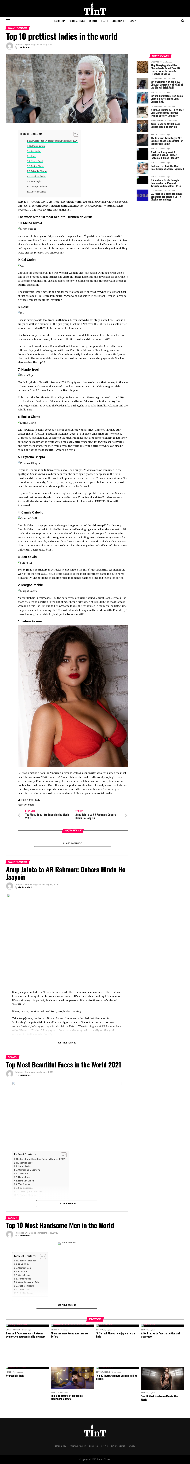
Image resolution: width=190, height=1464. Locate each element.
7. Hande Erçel (36, 161)
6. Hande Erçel (23, 1177)
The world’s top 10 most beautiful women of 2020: (53, 140)
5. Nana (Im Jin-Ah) (25, 1181)
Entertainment (119, 20)
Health (104, 20)
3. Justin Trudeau (25, 1286)
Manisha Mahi (25, 887)
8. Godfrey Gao (23, 1268)
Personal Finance (77, 20)
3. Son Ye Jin (35, 181)
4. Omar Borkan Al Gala (27, 1282)
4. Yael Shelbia (23, 1184)
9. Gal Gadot (35, 151)
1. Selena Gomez (38, 191)
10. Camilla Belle (24, 1163)
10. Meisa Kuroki (37, 146)
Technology (59, 20)
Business (93, 20)
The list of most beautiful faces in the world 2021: (41, 1159)
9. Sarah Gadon (23, 1166)
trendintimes (24, 47)
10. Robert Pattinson (26, 1261)
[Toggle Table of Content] (74, 134)
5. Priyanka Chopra (38, 171)
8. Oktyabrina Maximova (28, 1170)
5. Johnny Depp (23, 1279)
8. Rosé (32, 156)
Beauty (133, 20)
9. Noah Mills (22, 1264)
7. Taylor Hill (22, 1173)
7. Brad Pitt (21, 1271)
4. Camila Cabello (37, 176)
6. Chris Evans (23, 1275)
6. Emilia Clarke (36, 166)
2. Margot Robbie (38, 186)
